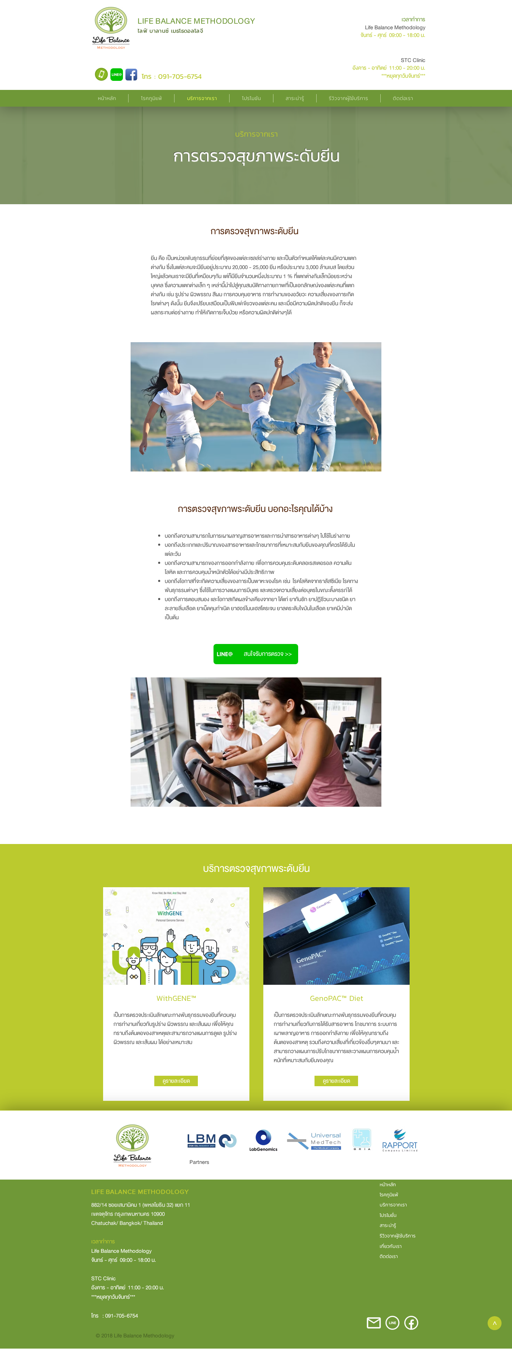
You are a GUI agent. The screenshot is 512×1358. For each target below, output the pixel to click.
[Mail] (373, 1322)
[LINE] (392, 1322)
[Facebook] (131, 74)
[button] (151, 98)
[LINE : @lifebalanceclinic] (116, 74)
